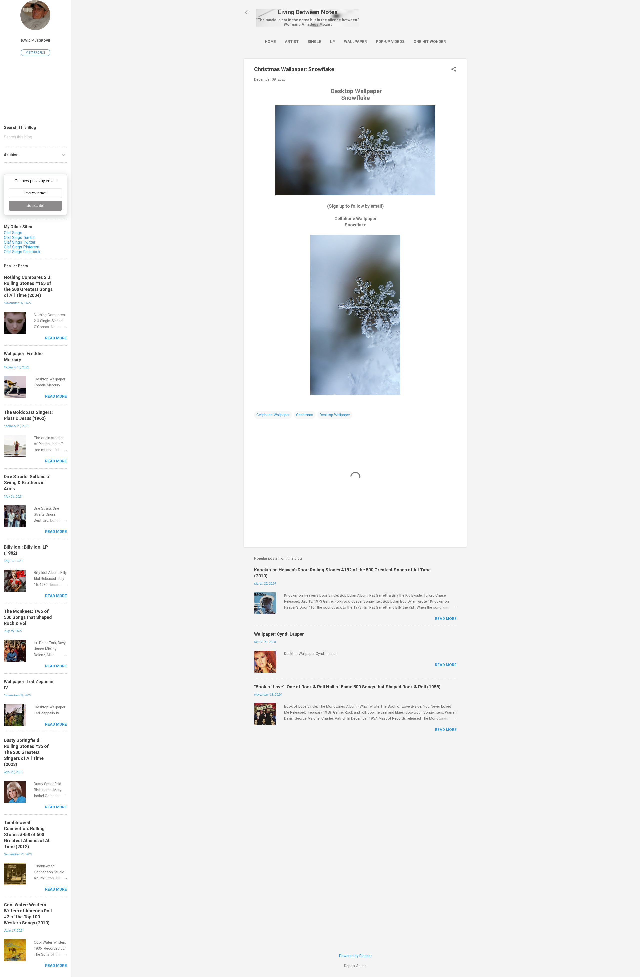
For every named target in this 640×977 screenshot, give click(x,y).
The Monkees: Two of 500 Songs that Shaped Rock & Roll (28, 617)
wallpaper (355, 41)
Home (270, 41)
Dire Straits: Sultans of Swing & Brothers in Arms (27, 482)
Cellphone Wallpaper (273, 415)
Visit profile (35, 52)
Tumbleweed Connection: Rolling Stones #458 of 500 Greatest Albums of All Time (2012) (27, 834)
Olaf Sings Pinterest (22, 247)
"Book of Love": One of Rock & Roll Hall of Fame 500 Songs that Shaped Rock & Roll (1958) (347, 686)
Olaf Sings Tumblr (19, 237)
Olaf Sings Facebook (22, 251)
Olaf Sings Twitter (20, 242)
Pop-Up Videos (390, 41)
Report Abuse (355, 966)
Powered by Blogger (355, 956)
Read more (446, 618)
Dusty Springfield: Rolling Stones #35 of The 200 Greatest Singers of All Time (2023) (26, 752)
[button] (454, 69)
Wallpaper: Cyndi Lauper (279, 634)
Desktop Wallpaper (335, 415)
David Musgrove (35, 40)
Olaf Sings (13, 232)
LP (332, 41)
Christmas (304, 415)
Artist (292, 41)
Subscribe (35, 205)
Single (314, 41)
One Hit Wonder (430, 41)
